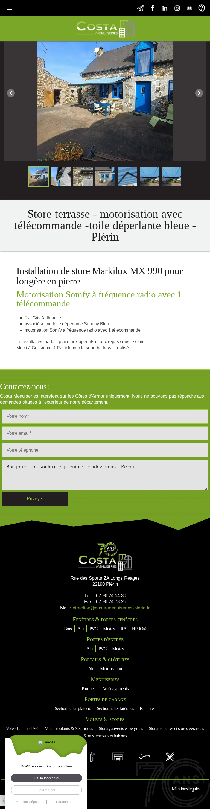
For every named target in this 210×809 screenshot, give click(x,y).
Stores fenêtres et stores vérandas (176, 728)
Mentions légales (186, 789)
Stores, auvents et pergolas (121, 728)
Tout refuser (46, 790)
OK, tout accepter (46, 778)
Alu (80, 628)
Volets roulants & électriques (69, 728)
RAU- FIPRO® (133, 628)
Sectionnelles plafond (73, 708)
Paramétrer (64, 802)
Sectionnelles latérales (115, 708)
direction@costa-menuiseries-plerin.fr (111, 608)
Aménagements (115, 688)
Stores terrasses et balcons (105, 735)
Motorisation (111, 668)
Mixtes (109, 628)
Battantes (147, 708)
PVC (93, 628)
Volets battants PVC (22, 728)
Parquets (89, 688)
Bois (68, 628)
